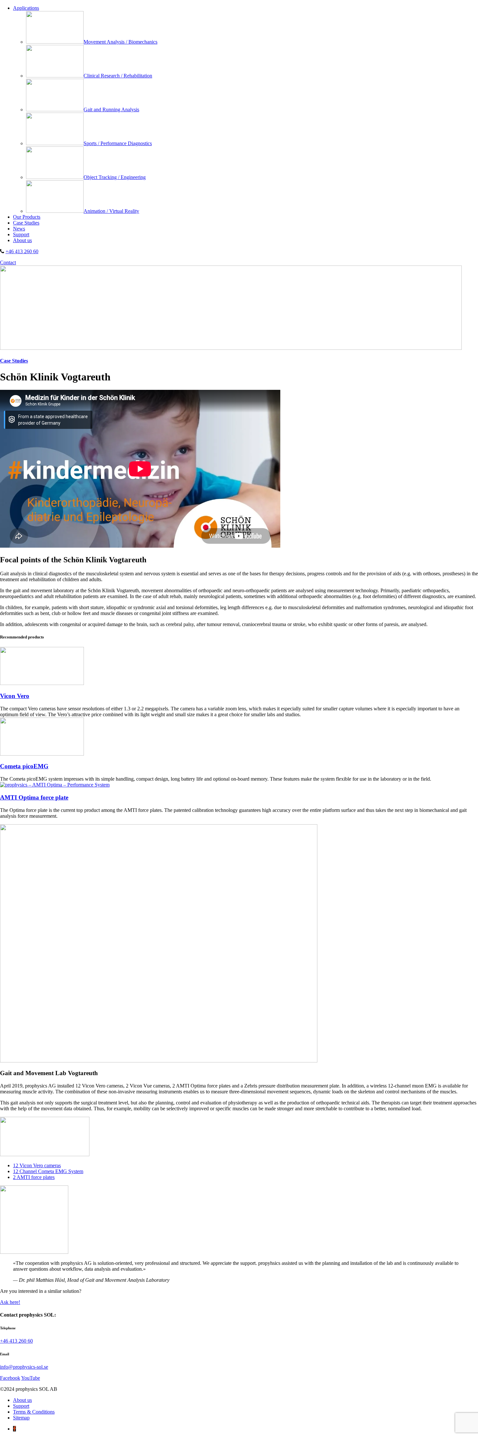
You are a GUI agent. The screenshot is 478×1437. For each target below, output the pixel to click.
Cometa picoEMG (24, 766)
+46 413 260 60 (22, 251)
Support (21, 234)
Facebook (10, 1378)
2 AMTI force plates (34, 1177)
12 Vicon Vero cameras (37, 1165)
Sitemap (21, 1417)
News (19, 228)
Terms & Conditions (34, 1412)
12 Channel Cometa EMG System (48, 1171)
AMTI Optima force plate (34, 797)
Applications (26, 8)
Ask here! (10, 1302)
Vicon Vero (14, 695)
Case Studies (26, 223)
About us (22, 240)
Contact (8, 262)
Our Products (26, 217)
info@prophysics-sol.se (24, 1367)
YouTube (30, 1378)
